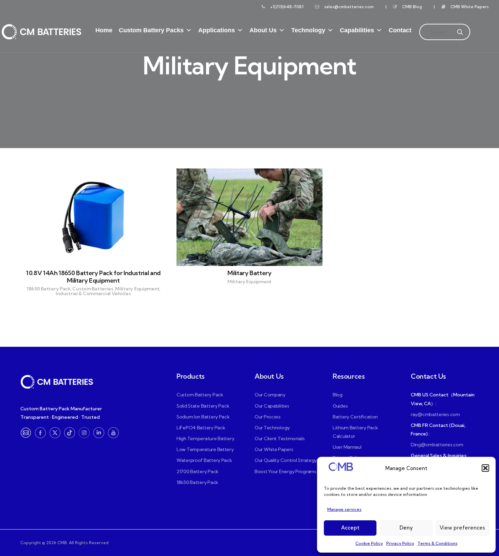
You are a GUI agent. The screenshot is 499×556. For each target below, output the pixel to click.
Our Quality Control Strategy (286, 460)
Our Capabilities (272, 406)
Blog (338, 395)
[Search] (460, 27)
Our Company (270, 395)
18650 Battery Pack (197, 482)
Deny (406, 527)
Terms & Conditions (438, 543)
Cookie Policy (369, 543)
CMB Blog (412, 6)
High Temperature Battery (205, 438)
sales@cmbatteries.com (349, 6)
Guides (340, 406)
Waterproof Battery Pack (204, 460)
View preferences (462, 527)
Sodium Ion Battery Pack (203, 417)
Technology (308, 30)
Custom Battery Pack (200, 395)
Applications (216, 30)
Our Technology (272, 428)
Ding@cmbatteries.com (437, 445)
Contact (400, 30)
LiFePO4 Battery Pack (201, 428)
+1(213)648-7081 (286, 6)
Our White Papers (274, 449)
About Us (263, 30)
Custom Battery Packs (151, 30)
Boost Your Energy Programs (285, 471)
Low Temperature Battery (205, 449)
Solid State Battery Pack (203, 406)
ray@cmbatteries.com (435, 414)
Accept (350, 527)
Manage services (344, 509)
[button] (485, 468)
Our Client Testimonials (280, 438)
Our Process (268, 417)
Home (103, 30)
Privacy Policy (400, 543)
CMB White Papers (469, 6)
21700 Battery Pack (198, 471)
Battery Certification (355, 417)
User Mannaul (347, 447)
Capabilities (357, 30)
